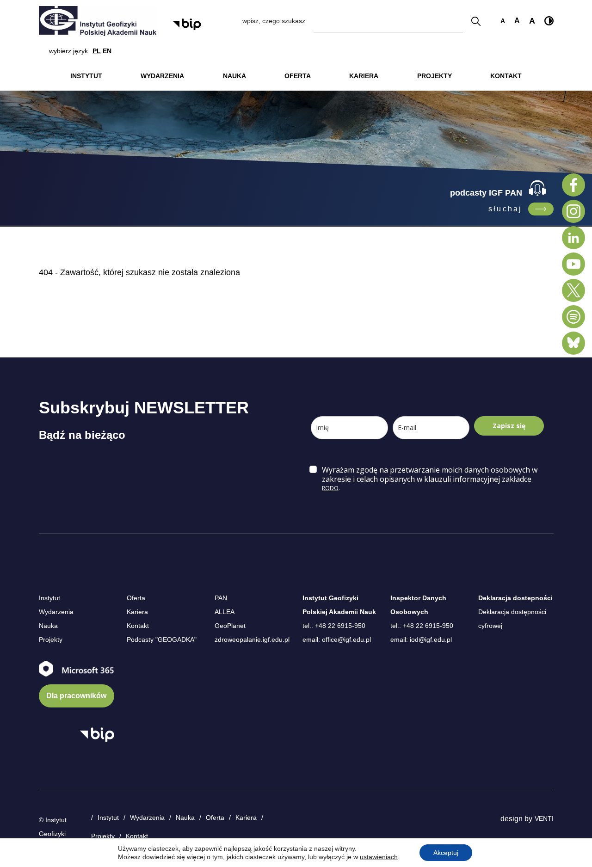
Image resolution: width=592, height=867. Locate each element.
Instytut (49, 598)
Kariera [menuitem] (363, 76)
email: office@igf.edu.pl (336, 639)
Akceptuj (445, 852)
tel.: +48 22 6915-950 (333, 625)
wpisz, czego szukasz (273, 21)
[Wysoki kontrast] (549, 20)
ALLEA (224, 611)
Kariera (137, 611)
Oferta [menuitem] (297, 76)
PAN (221, 598)
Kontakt (138, 625)
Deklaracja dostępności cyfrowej (512, 618)
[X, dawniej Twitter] (573, 290)
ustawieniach (379, 857)
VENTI (544, 818)
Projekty (50, 639)
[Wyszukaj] (476, 21)
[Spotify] (573, 316)
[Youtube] (573, 264)
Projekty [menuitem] (434, 76)
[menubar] (296, 76)
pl (96, 51)
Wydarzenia (56, 611)
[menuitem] (86, 76)
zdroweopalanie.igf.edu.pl (252, 639)
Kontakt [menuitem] (506, 76)
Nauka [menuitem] (234, 76)
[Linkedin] (573, 237)
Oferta (136, 598)
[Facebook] (573, 185)
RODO (330, 488)
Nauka (48, 625)
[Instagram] (573, 211)
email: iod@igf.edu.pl (421, 639)
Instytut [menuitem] (86, 76)
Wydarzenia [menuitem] (162, 76)
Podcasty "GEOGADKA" (162, 639)
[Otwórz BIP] (97, 734)
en (107, 51)
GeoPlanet (230, 625)
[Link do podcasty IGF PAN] (541, 209)
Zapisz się (509, 425)
